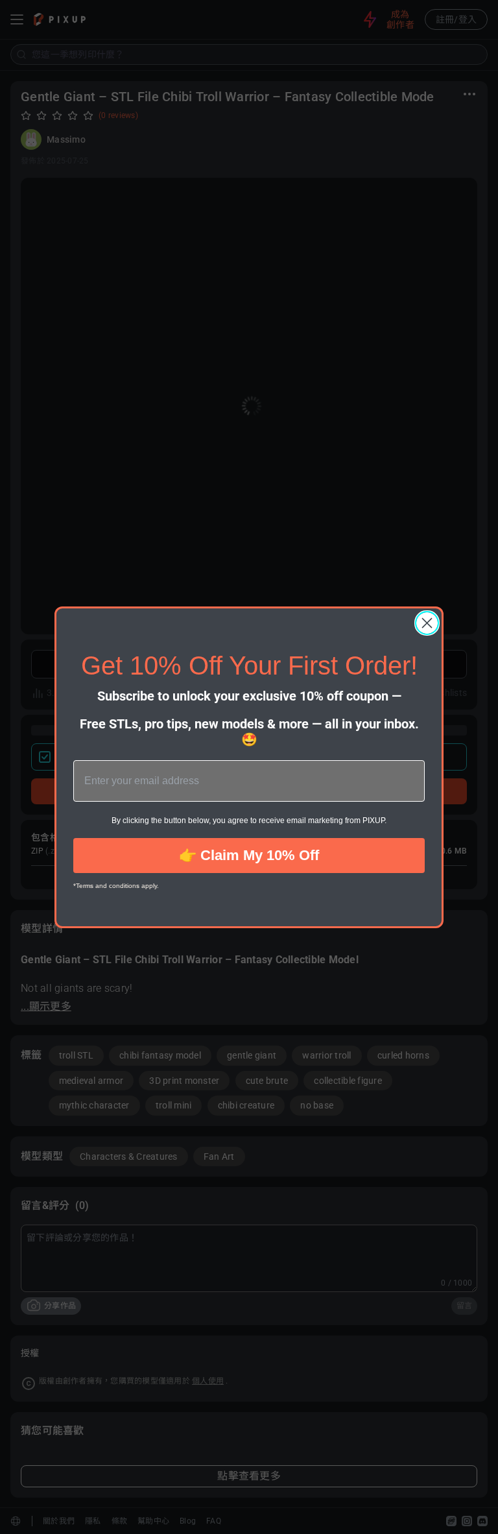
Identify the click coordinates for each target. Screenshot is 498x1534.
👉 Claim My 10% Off (249, 855)
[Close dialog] (427, 623)
